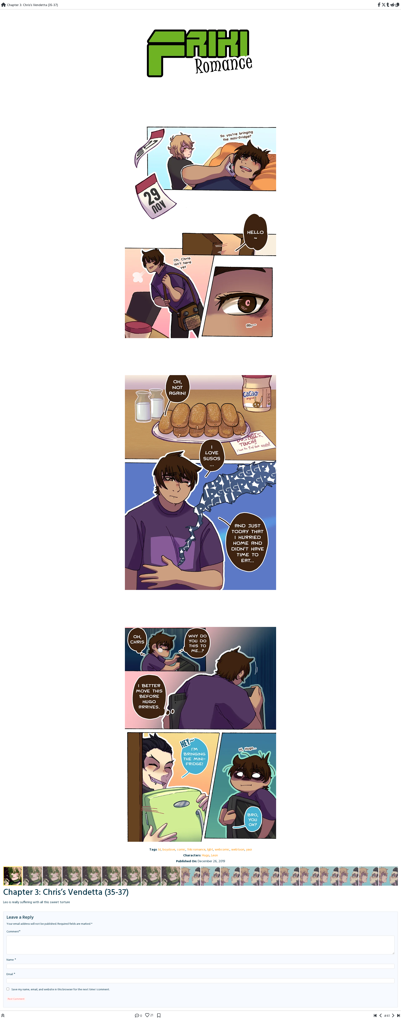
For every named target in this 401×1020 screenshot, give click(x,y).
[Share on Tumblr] (388, 5)
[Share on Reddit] (392, 5)
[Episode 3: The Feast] (398, 1016)
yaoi (249, 849)
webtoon (237, 849)
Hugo (205, 855)
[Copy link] (398, 5)
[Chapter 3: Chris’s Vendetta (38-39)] (200, 429)
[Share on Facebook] (379, 5)
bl (159, 849)
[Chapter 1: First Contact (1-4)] (375, 1016)
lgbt (210, 849)
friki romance (196, 849)
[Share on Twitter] (383, 5)
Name (10, 960)
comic (181, 849)
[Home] (3, 5)
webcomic (222, 849)
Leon (214, 855)
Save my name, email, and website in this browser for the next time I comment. (60, 990)
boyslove (168, 849)
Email (9, 974)
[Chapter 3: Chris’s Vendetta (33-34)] (380, 1016)
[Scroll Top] (3, 1016)
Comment (12, 932)
